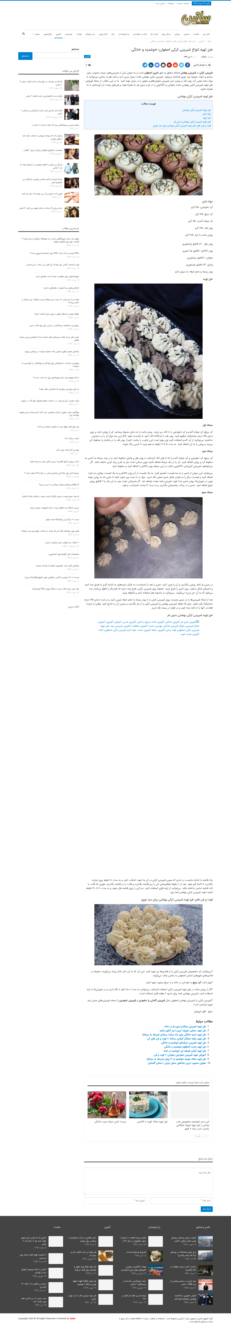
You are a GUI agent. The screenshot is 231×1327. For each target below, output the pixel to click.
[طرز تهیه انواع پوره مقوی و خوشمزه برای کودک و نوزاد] (105, 1270)
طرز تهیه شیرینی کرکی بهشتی (196, 110)
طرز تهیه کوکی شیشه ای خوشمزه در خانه (185, 1051)
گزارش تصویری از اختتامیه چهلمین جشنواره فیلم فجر (185, 1297)
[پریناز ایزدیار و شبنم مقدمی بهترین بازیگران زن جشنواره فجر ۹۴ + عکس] (71, 183)
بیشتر (37, 34)
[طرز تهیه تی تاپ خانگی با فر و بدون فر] (105, 1255)
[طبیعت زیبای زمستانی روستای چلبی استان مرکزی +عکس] (205, 1241)
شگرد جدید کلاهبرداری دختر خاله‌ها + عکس (44, 96)
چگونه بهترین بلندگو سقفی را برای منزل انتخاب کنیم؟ (56, 314)
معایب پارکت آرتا (72, 438)
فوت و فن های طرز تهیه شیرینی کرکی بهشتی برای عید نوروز (182, 125)
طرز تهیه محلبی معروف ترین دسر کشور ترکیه (183, 1031)
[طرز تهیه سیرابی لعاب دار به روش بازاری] (105, 1299)
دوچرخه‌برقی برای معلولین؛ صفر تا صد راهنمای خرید (57, 276)
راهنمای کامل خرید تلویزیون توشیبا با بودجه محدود (57, 565)
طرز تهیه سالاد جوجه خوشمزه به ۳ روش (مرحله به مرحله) (176, 1059)
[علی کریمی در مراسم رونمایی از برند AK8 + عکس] (205, 1284)
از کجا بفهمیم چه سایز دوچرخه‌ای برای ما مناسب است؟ (56, 377)
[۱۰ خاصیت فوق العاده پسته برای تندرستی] (56, 1258)
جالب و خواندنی (140, 34)
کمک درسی (73, 607)
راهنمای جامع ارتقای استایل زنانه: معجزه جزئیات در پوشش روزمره (52, 351)
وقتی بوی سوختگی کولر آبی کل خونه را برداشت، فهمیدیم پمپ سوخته (50, 531)
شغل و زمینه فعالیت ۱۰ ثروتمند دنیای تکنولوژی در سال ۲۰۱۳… (133, 1239)
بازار (112, 34)
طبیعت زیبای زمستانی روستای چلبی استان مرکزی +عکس (183, 1239)
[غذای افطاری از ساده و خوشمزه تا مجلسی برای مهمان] (105, 1241)
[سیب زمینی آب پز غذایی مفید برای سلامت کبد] (56, 1302)
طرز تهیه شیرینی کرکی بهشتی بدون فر (192, 122)
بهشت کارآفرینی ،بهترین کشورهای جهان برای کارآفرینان (133, 1268)
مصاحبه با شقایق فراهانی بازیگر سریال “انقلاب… (42, 150)
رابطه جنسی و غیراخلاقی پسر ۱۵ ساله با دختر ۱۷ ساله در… (55, 125)
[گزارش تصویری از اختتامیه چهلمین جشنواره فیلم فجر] (205, 1299)
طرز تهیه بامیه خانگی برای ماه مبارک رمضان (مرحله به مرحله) (174, 1035)
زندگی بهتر (166, 34)
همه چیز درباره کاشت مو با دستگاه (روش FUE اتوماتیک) (55, 588)
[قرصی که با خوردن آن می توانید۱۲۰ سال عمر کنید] (71, 197)
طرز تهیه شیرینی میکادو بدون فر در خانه (185, 1026)
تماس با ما (160, 3)
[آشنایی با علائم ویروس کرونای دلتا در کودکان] (56, 1273)
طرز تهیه (207, 118)
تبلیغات (171, 3)
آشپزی (58, 34)
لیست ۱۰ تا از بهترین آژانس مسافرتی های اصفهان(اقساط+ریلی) (52, 577)
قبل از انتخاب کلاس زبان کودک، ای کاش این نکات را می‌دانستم (53, 264)
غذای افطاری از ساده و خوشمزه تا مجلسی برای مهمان (82, 1239)
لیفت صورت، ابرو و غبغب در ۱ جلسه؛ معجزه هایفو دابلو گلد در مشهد (50, 400)
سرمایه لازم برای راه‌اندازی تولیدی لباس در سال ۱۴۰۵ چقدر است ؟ (51, 473)
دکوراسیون (47, 34)
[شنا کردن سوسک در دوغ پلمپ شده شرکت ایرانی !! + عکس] (71, 85)
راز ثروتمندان (123, 34)
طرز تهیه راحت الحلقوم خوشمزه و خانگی (185, 1047)
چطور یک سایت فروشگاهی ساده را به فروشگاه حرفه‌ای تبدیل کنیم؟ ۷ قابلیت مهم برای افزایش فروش (50, 240)
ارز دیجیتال (90, 34)
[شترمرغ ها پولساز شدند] (155, 1255)
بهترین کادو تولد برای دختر (67, 449)
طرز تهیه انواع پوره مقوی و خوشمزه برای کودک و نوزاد (85, 1268)
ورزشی (177, 34)
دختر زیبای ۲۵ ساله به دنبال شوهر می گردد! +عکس (40, 208)
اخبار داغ (154, 34)
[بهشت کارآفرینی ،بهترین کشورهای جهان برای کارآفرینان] (155, 1270)
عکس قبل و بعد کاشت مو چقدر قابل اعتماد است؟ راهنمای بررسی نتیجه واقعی (49, 339)
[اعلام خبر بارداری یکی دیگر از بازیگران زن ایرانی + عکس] (71, 114)
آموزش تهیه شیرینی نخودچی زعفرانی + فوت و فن (180, 1055)
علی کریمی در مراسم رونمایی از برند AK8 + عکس (183, 1282)
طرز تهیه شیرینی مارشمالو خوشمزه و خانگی (183, 1043)
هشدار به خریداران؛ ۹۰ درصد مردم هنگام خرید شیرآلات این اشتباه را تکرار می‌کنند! (50, 301)
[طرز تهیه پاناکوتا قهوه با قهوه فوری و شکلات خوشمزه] (105, 1284)
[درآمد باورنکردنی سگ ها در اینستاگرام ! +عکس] (155, 1284)
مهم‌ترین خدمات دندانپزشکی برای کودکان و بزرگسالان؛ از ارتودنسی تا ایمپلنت (50, 365)
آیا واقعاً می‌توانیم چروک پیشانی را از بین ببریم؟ (59, 484)
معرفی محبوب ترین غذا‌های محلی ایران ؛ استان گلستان (177, 1063)
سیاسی (186, 34)
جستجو (75, 49)
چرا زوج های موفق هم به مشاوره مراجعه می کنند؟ (58, 426)
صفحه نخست (183, 3)
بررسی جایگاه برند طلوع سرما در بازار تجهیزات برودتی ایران (54, 507)
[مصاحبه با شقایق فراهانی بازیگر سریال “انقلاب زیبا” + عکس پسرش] (71, 154)
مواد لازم (207, 114)
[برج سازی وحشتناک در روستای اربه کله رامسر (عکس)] (205, 1255)
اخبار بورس (103, 34)
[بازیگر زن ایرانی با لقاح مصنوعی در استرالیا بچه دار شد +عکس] (71, 168)
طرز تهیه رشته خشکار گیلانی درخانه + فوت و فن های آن (176, 1039)
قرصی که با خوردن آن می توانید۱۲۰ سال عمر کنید (41, 193)
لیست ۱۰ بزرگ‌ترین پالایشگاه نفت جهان (62, 519)
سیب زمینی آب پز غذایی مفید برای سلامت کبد (33, 1300)
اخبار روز (206, 34)
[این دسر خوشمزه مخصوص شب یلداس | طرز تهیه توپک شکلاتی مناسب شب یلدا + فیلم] (190, 1104)
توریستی (68, 34)
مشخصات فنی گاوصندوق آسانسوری (64, 554)
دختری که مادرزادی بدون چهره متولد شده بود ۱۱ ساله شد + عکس (33, 1241)
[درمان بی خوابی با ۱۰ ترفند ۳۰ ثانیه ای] (56, 1287)
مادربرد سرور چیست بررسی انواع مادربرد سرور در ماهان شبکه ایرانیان (50, 496)
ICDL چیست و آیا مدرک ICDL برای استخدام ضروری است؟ (54, 253)
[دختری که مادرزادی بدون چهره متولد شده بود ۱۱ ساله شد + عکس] (56, 1241)
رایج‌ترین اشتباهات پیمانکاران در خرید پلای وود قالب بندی (54, 325)
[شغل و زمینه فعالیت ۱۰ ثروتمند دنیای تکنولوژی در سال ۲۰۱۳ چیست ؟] (155, 1241)
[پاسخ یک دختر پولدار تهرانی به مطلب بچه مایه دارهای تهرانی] (71, 139)
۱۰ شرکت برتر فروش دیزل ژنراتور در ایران (62, 542)
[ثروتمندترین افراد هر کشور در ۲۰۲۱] (155, 1299)
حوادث (79, 34)
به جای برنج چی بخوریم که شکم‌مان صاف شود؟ (59, 389)
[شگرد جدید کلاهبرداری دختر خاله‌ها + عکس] (71, 99)
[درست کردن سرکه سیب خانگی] (107, 1104)
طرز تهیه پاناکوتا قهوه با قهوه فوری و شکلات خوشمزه (84, 1282)
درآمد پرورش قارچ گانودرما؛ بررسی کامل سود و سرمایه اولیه (54, 461)
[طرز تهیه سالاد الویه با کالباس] (148, 1104)
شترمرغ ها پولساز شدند (136, 1252)
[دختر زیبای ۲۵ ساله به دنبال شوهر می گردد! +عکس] (71, 212)
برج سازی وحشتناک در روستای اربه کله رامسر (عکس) (183, 1253)
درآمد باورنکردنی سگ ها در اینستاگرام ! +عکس (134, 1282)
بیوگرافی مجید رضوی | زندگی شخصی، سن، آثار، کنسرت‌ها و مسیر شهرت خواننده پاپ (49, 414)
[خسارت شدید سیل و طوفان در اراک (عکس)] (205, 1270)
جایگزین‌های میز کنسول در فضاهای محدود (61, 287)
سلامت (196, 34)
